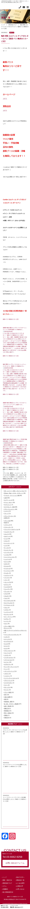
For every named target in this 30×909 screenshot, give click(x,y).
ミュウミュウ (7, 612)
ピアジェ (6, 584)
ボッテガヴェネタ (9, 600)
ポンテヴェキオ (8, 603)
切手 (5, 694)
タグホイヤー (7, 664)
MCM (5, 522)
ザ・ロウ (6, 547)
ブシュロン (7, 591)
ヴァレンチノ (7, 527)
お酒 (5, 497)
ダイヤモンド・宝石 (9, 507)
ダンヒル (6, 566)
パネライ (6, 673)
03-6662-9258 (4, 906)
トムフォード (7, 575)
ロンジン (6, 689)
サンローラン (7, 550)
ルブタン (6, 619)
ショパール (7, 559)
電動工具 (6, 708)
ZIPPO (6, 518)
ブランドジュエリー (9, 509)
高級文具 (12, 32)
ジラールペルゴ (8, 660)
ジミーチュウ (7, 552)
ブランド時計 (7, 626)
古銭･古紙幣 (7, 697)
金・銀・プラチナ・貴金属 (11, 704)
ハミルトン (7, 676)
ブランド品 (7, 520)
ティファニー (7, 570)
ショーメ (6, 511)
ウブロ (6, 637)
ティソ (6, 669)
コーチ (6, 545)
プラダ (6, 593)
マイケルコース (8, 605)
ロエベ (6, 623)
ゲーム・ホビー (8, 502)
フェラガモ (7, 587)
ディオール (7, 568)
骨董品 (6, 715)
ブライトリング (8, 680)
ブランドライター (9, 516)
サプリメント (7, 504)
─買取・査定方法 (7, 880)
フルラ (6, 598)
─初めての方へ (19, 877)
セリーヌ (6, 561)
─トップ (4, 877)
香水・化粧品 (7, 713)
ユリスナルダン (8, 682)
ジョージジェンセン (9, 557)
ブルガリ (6, 596)
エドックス (7, 639)
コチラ (5, 98)
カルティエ (7, 536)
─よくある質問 (19, 883)
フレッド (6, 513)
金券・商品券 (7, 706)
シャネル (6, 554)
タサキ (6, 564)
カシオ (6, 648)
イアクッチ (7, 525)
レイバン (6, 621)
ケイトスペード (8, 543)
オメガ (6, 643)
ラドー (6, 685)
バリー (6, 580)
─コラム (4, 886)
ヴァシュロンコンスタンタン (11, 634)
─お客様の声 (19, 886)
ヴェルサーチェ (8, 531)
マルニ (6, 607)
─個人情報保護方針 (7, 892)
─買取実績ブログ (7, 883)
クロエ (6, 541)
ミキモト (6, 609)
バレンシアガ (7, 582)
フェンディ (7, 589)
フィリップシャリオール (10, 678)
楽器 (5, 699)
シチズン (6, 655)
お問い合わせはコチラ (16, 906)
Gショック (7, 628)
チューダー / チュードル (10, 666)
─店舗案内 (5, 889)
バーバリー (7, 577)
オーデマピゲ (7, 641)
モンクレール (7, 614)
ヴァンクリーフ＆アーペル (11, 529)
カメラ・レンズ (8, 500)
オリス (6, 646)
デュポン (6, 573)
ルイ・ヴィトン (8, 616)
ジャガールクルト (9, 657)
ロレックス (7, 687)
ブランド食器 (7, 692)
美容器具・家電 (8, 701)
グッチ (6, 538)
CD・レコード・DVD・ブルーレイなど (14, 491)
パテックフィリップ (9, 671)
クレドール (7, 653)
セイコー (6, 662)
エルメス (6, 534)
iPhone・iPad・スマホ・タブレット (13, 493)
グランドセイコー (9, 650)
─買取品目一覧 (19, 880)
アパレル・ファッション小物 (11, 495)
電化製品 (6, 710)
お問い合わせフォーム (15, 863)
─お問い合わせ (19, 889)
